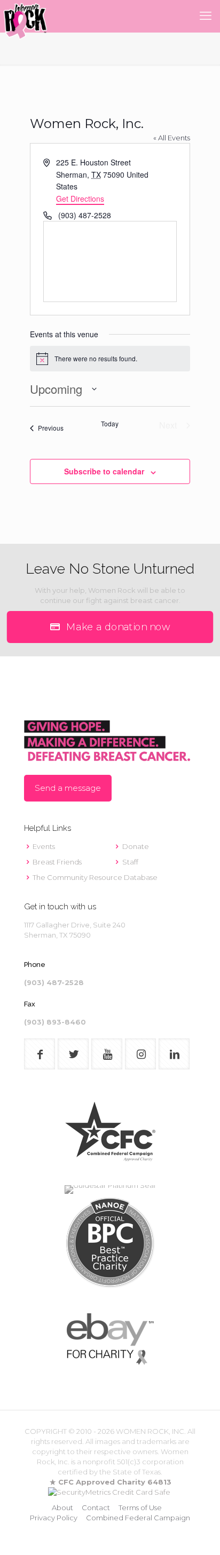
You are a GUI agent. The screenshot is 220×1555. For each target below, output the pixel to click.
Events (44, 846)
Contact (96, 1507)
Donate (135, 846)
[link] (110, 1136)
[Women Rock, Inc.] (25, 16)
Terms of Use (140, 1507)
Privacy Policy (53, 1517)
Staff (130, 862)
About (62, 1507)
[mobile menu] (206, 16)
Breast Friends (57, 862)
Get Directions (80, 198)
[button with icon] (39, 1053)
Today (110, 423)
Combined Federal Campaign (138, 1517)
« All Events (171, 137)
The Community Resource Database (95, 877)
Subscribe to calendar (104, 471)
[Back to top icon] (198, 1533)
